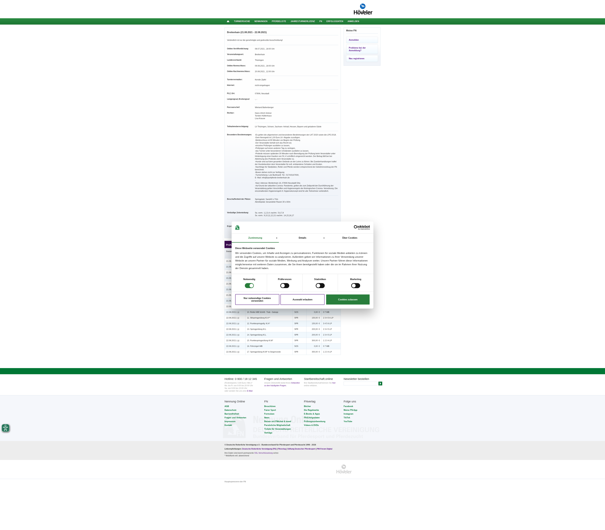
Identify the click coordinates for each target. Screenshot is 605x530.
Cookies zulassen (347, 299)
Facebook (348, 406)
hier (334, 383)
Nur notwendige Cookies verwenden (257, 299)
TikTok (347, 417)
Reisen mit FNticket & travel (277, 421)
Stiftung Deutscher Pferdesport (301, 449)
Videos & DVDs (311, 425)
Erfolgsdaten (334, 21)
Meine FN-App (350, 410)
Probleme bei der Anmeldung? (357, 49)
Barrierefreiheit (232, 414)
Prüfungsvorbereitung (314, 421)
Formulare (269, 414)
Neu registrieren (356, 58)
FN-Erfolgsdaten (312, 417)
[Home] (228, 21)
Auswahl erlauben (302, 299)
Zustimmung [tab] (255, 238)
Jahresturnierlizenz (303, 21)
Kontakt (228, 425)
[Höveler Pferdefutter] (344, 468)
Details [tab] (302, 238)
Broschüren (270, 406)
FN (320, 21)
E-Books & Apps (312, 414)
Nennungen (260, 21)
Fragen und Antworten (235, 417)
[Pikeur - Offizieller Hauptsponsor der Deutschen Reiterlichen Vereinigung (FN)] (238, 468)
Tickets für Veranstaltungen (277, 429)
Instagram (348, 414)
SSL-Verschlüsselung (263, 453)
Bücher (307, 406)
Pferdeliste (279, 21)
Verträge (268, 433)
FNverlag (282, 449)
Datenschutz (230, 410)
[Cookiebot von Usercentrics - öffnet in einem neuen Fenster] (356, 227)
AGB (227, 406)
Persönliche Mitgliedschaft (277, 425)
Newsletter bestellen (356, 379)
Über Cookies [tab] (349, 238)
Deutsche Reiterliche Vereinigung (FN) (259, 449)
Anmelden (353, 21)
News (266, 417)
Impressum (230, 421)
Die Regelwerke (311, 410)
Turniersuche (242, 21)
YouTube (348, 421)
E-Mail (250, 391)
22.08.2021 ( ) (232, 312)
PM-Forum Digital (324, 449)
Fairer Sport (270, 410)
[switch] (284, 285)
